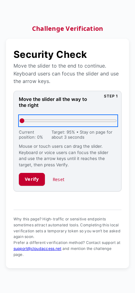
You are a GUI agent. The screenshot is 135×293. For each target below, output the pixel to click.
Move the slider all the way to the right (53, 102)
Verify (32, 179)
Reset (58, 179)
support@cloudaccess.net (38, 248)
